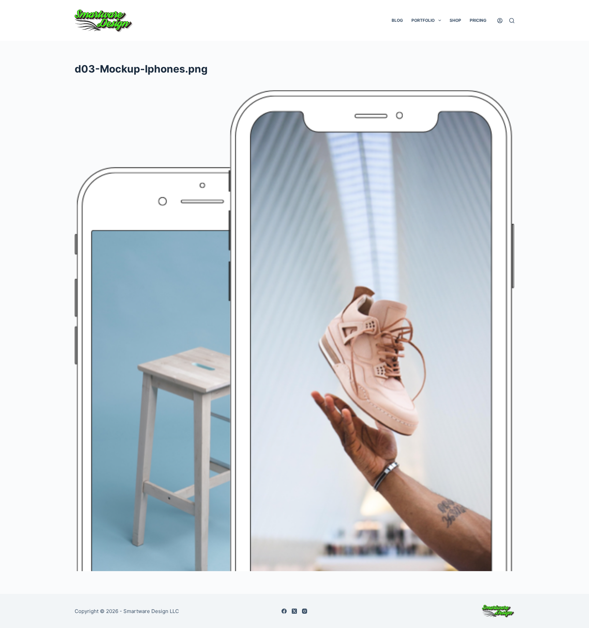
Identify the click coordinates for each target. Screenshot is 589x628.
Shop (455, 20)
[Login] (499, 20)
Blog (397, 20)
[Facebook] (284, 611)
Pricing (478, 20)
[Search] (511, 20)
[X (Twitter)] (294, 611)
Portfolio (423, 20)
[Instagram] (304, 611)
